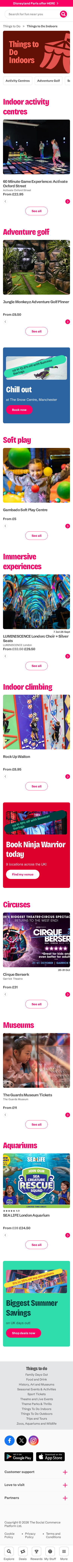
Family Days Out (36, 1374)
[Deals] (23, 1551)
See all (37, 211)
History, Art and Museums (36, 1384)
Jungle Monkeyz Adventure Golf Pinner (36, 301)
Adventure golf (48, 81)
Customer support (19, 1472)
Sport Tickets (37, 1394)
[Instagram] (33, 1441)
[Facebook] (9, 1441)
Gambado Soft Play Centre (25, 509)
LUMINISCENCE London (17, 645)
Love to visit (14, 1485)
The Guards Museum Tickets (27, 1094)
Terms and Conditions (53, 1535)
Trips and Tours (36, 1418)
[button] (36, 14)
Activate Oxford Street (17, 190)
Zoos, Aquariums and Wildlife (37, 1423)
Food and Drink (36, 1379)
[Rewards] (36, 1551)
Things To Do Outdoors (36, 1413)
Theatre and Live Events (36, 1399)
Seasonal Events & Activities (36, 1389)
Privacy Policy (30, 1535)
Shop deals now (23, 1333)
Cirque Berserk (16, 974)
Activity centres (18, 81)
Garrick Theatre (13, 978)
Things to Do (11, 26)
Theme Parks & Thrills (37, 1404)
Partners (11, 1498)
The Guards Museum (15, 1099)
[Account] (50, 1551)
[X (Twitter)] (21, 1441)
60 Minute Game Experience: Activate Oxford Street (35, 183)
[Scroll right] (67, 201)
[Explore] (9, 1551)
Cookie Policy (9, 1535)
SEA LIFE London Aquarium (26, 1215)
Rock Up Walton (16, 756)
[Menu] (64, 1551)
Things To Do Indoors (36, 1409)
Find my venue (23, 874)
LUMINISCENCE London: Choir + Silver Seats (36, 638)
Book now (19, 410)
